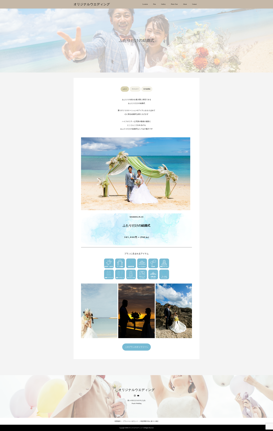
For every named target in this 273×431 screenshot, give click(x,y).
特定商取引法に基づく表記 (149, 421)
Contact (194, 4)
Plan (154, 4)
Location (145, 4)
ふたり (125, 89)
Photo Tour (174, 4)
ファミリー (135, 89)
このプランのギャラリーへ (136, 347)
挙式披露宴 (146, 89)
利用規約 (118, 421)
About (185, 4)
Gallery (163, 4)
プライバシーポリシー (130, 421)
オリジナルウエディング (92, 4)
